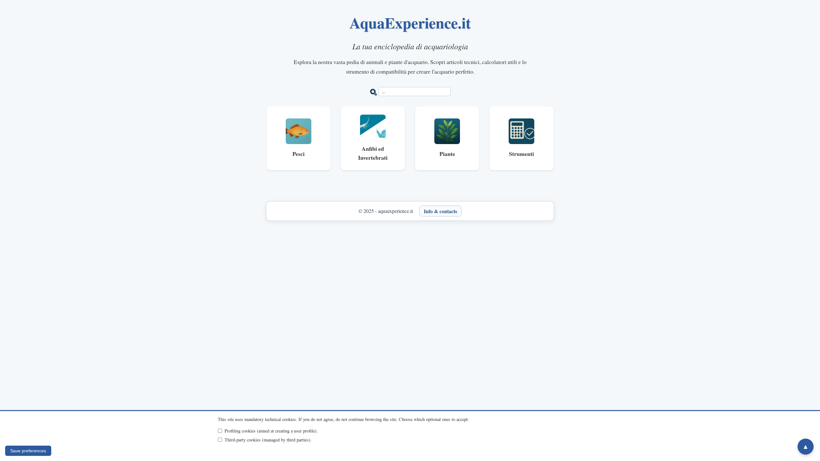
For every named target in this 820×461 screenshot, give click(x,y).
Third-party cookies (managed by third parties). (268, 440)
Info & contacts (440, 210)
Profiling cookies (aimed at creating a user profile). (271, 431)
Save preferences (28, 450)
